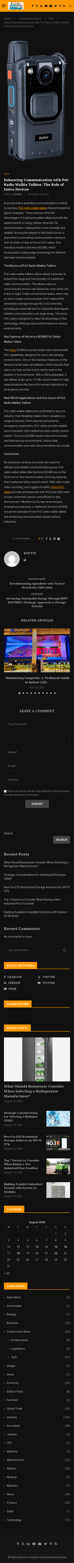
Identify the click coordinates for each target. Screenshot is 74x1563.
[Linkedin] (41, 6)
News (38, 1494)
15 (55, 1246)
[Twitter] (37, 6)
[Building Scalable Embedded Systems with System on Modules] (58, 1190)
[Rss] (64, 6)
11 (18, 1246)
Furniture (38, 1400)
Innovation (38, 1425)
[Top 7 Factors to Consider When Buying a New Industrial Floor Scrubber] (58, 1166)
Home (7, 18)
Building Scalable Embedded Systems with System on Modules (23, 1188)
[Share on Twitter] (50, 539)
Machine (38, 1451)
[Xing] (60, 6)
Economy (38, 1382)
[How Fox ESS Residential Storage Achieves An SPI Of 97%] (58, 1142)
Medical (38, 1477)
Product (38, 1502)
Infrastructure (40, 1340)
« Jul (7, 1273)
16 (65, 1246)
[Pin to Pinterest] (54, 538)
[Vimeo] (55, 6)
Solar (38, 1511)
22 (55, 1253)
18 (18, 1253)
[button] (7, 661)
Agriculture (38, 1297)
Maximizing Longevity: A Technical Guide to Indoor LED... (37, 680)
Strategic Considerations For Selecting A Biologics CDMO (21, 1116)
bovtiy (18, 194)
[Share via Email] (58, 538)
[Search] (70, 6)
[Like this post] (42, 538)
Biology (38, 1314)
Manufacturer (38, 1459)
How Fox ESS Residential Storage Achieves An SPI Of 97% (22, 1140)
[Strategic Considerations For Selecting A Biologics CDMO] (58, 1119)
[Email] (50, 6)
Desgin (38, 1365)
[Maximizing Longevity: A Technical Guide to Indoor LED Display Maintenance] (37, 650)
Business (38, 1323)
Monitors (38, 1485)
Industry (38, 1417)
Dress (38, 1374)
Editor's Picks (38, 1391)
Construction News (30, 18)
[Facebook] (33, 6)
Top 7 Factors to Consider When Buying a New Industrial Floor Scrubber (21, 1164)
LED (38, 1442)
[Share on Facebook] (46, 538)
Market (38, 1468)
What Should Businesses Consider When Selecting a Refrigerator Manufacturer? (34, 1091)
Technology (38, 1520)
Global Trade (38, 1408)
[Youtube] (46, 6)
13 (36, 1246)
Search (8, 833)
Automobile (38, 1305)
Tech (51, 18)
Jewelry (38, 1434)
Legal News (40, 1348)
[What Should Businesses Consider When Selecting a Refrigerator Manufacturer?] (37, 1059)
